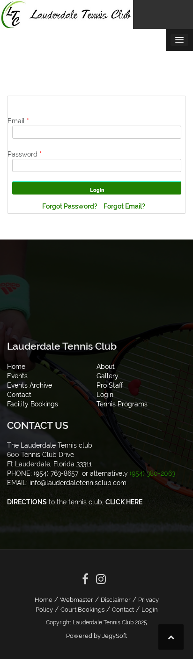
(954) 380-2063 (152, 473)
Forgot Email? (124, 206)
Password (24, 154)
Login (149, 609)
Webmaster (76, 599)
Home (43, 599)
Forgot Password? (70, 206)
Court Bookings (82, 609)
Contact (123, 609)
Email (18, 121)
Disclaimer (116, 599)
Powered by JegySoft (96, 635)
